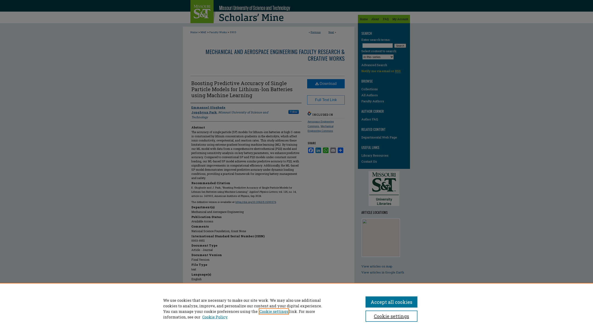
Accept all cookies (391, 302)
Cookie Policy (215, 317)
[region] (296, 308)
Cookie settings (273, 311)
